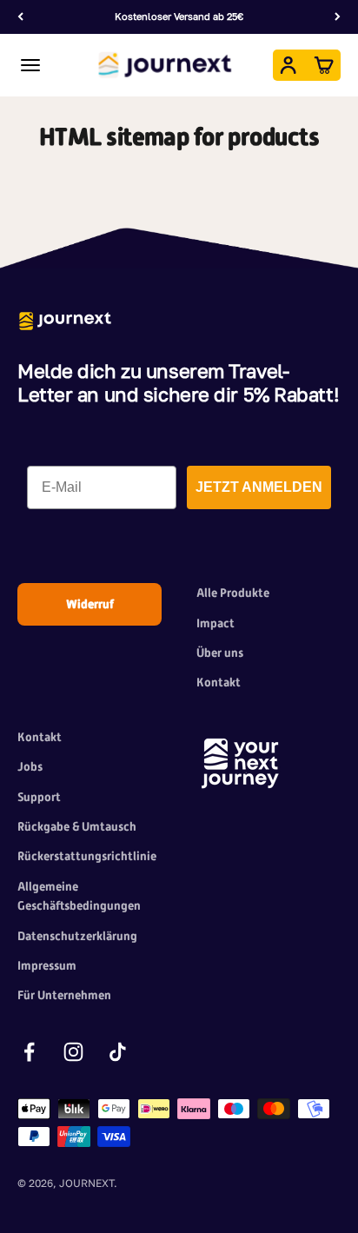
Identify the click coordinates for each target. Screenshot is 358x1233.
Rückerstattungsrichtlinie (86, 856)
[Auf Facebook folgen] (29, 1052)
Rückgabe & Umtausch (76, 826)
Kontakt (218, 682)
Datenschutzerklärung (77, 936)
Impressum (46, 965)
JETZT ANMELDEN (259, 487)
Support (39, 797)
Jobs (30, 766)
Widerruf (90, 604)
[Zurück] (20, 17)
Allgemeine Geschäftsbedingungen (79, 895)
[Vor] (338, 17)
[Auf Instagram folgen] (73, 1052)
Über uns (219, 653)
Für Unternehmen (64, 995)
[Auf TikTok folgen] (117, 1052)
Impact (215, 623)
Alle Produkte (232, 593)
